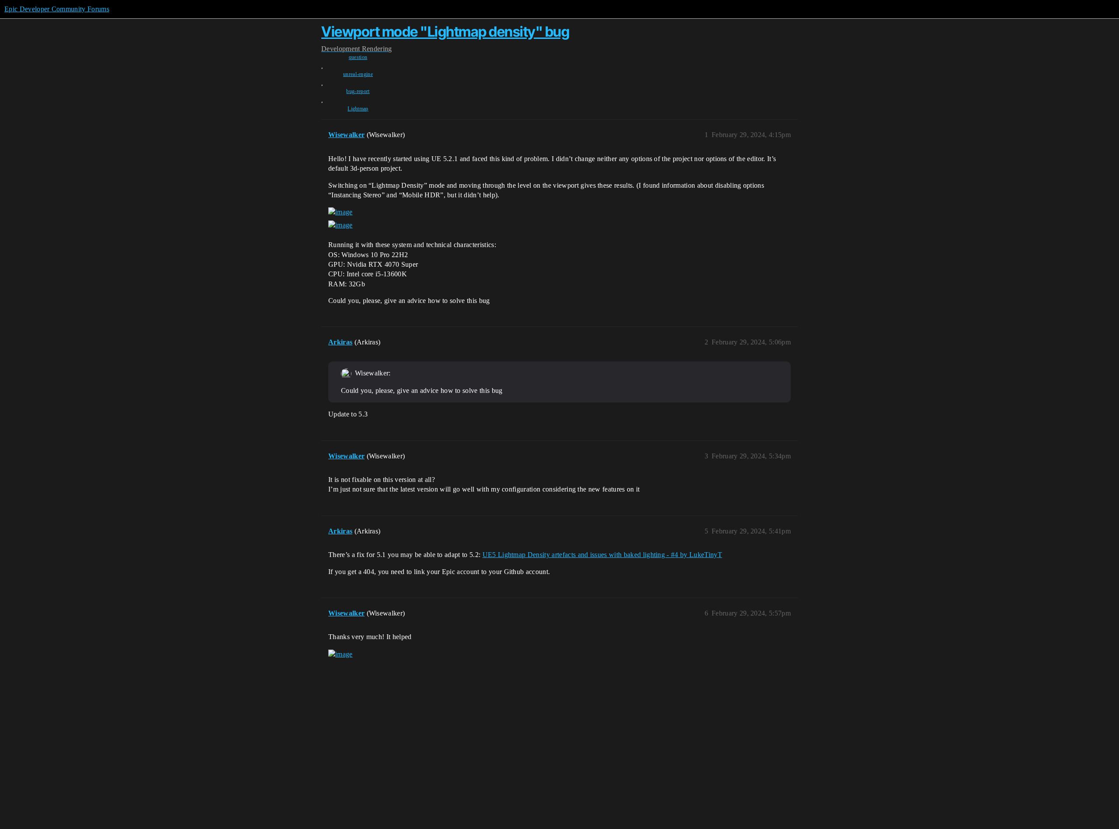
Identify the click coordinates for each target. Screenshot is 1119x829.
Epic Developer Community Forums (56, 9)
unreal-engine (358, 74)
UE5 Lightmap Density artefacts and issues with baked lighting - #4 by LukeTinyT (602, 554)
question (358, 57)
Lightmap (358, 109)
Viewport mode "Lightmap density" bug (445, 31)
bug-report (357, 91)
